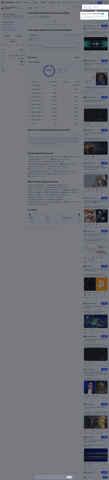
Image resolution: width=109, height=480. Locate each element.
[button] (106, 13)
